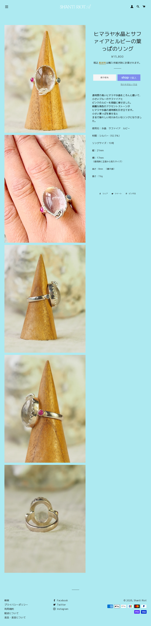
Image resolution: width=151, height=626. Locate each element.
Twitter (61, 604)
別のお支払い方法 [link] (129, 84)
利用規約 (9, 609)
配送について (11, 613)
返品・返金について (15, 617)
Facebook (62, 600)
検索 (6, 600)
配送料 (102, 62)
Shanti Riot (140, 600)
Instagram (62, 609)
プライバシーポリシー (16, 604)
